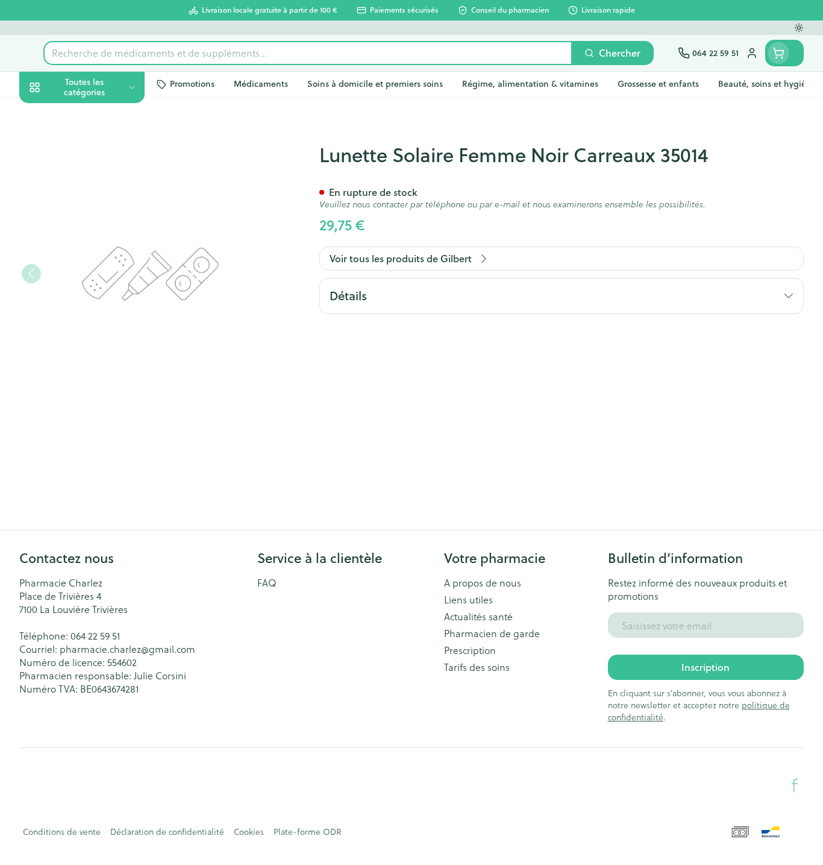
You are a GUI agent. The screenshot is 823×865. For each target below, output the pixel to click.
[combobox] (307, 53)
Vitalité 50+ (96, 266)
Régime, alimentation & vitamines (96, 196)
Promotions (55, 115)
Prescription (470, 650)
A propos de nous (482, 583)
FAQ (267, 583)
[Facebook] (795, 785)
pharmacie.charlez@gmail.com (127, 649)
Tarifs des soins (477, 667)
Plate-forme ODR (307, 832)
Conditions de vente (62, 832)
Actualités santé (478, 616)
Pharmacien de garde (492, 633)
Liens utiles (468, 599)
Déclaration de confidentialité (167, 832)
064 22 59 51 (95, 636)
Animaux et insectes (96, 376)
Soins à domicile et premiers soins (96, 338)
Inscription (705, 667)
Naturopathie (96, 299)
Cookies (249, 832)
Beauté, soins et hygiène (96, 152)
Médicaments (96, 409)
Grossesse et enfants (96, 233)
